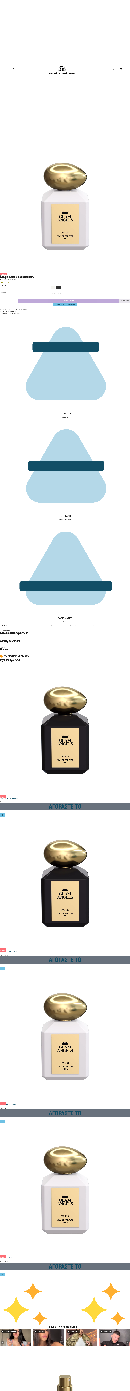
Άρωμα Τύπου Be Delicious (8, 1104)
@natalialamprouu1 (10, 1331)
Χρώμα (3, 285)
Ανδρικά (57, 73)
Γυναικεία (64, 73)
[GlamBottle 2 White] (65, 206)
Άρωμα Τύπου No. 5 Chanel (8, 951)
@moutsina (40, 1331)
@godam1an (107, 1331)
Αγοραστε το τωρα (124, 300)
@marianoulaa (74, 1331)
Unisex (50, 73)
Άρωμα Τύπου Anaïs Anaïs (8, 1258)
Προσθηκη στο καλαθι (68, 300)
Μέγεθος (3, 292)
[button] (1, 206)
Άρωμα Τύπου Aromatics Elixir (9, 798)
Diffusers (72, 73)
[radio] (53, 287)
